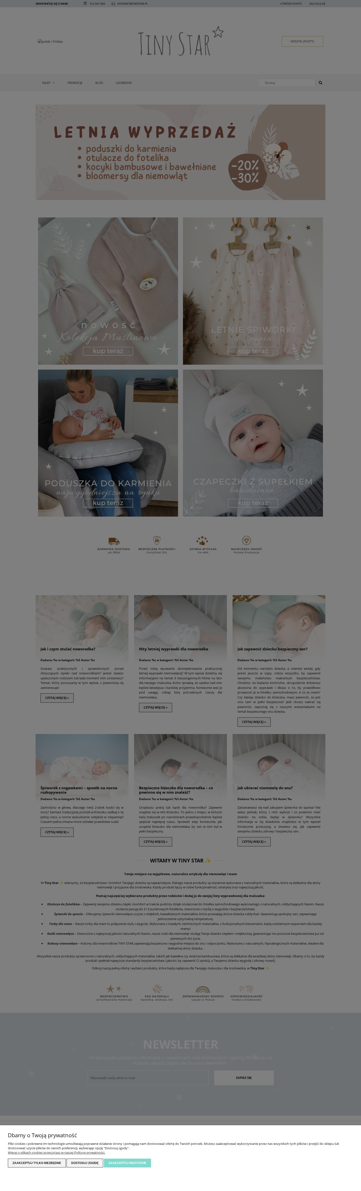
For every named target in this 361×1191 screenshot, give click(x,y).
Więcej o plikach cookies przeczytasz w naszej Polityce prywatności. (56, 1152)
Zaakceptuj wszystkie (127, 1163)
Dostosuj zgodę (84, 1163)
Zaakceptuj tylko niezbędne (37, 1163)
